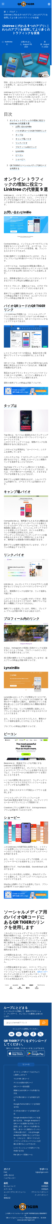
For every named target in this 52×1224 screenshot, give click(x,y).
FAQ (5, 1172)
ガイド (7, 1169)
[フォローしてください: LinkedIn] (11, 1034)
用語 (46, 1183)
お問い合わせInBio (23, 126)
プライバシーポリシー (39, 1192)
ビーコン (19, 155)
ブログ (12, 11)
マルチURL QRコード (21, 1078)
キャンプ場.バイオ (23, 139)
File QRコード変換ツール (23, 1154)
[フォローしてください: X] (40, 1034)
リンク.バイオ (21, 143)
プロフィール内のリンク (26, 147)
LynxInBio (19, 151)
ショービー (20, 159)
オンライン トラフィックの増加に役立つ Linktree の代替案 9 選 (27, 122)
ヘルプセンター (10, 1178)
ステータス (8, 1189)
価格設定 (7, 1198)
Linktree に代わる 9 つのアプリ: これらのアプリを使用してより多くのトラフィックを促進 (26, 16)
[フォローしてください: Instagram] (26, 1034)
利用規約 (44, 1186)
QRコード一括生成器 (22, 1086)
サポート (44, 1169)
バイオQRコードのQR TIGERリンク (30, 130)
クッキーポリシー (41, 1195)
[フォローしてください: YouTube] (19, 1034)
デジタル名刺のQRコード (23, 1082)
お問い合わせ (9, 1175)
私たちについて (10, 1186)
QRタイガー (42, 971)
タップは (19, 134)
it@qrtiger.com (42, 1172)
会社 (6, 1183)
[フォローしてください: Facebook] (33, 1034)
